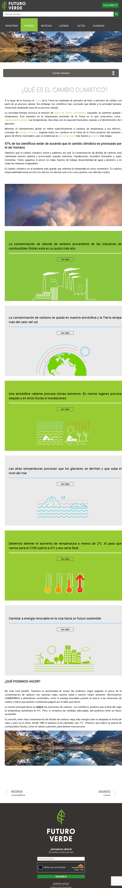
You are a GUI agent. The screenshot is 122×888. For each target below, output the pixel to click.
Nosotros (12, 25)
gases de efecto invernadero (70, 112)
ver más (65, 259)
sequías (95, 135)
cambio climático (28, 132)
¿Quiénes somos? (61, 883)
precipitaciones (67, 135)
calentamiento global (16, 119)
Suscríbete (110, 5)
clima (38, 100)
